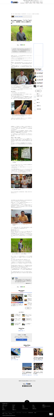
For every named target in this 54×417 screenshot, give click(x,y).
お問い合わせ (10, 413)
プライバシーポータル (18, 412)
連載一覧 (29, 0)
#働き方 (12, 359)
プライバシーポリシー (24, 412)
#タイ (24, 330)
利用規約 (35, 412)
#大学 (36, 360)
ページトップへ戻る (27, 402)
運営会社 (3, 413)
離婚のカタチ (3, 409)
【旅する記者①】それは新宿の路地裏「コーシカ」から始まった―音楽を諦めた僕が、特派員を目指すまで (38, 358)
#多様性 (17, 359)
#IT (13, 359)
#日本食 (15, 359)
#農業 (22, 330)
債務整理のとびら (14, 409)
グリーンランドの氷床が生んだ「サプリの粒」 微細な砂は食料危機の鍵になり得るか (27, 373)
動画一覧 (32, 0)
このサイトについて (4, 412)
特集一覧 (27, 0)
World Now (35, 356)
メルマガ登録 (40, 0)
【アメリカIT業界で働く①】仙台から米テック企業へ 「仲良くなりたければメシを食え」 (15, 357)
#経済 (41, 360)
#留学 (38, 360)
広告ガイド (7, 413)
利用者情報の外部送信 (30, 412)
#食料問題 (19, 330)
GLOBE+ (15, 2)
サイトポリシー (13, 412)
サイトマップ (9, 412)
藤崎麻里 (16, 277)
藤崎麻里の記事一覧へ (28, 283)
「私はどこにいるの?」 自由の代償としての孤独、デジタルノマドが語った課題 (38, 373)
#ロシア (34, 360)
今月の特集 (24, 0)
